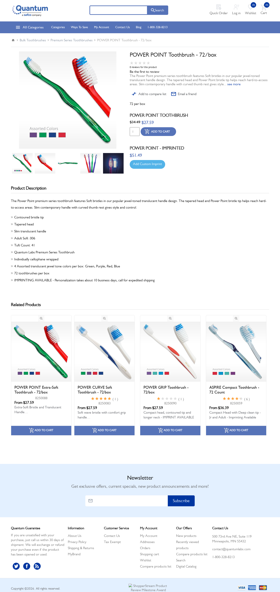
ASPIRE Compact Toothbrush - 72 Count (234, 390)
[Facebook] (26, 566)
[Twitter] (16, 566)
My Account (148, 536)
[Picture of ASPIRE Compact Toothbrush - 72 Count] (236, 352)
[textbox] (118, 10)
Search (159, 10)
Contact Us (112, 536)
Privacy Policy (77, 542)
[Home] (13, 40)
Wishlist (145, 560)
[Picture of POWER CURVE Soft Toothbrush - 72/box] (104, 352)
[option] (22, 163)
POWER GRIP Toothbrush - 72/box (166, 390)
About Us (74, 536)
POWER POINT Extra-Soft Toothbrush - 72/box (36, 390)
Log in (236, 13)
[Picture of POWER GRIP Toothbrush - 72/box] (170, 352)
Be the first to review (144, 72)
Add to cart (160, 131)
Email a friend (187, 94)
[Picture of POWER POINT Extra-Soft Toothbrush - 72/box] (41, 352)
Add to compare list (152, 94)
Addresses (147, 542)
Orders (145, 548)
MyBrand (74, 554)
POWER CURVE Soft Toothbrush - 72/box (95, 390)
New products (186, 536)
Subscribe (181, 500)
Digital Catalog (186, 566)
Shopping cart (149, 554)
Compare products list (155, 566)
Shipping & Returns (81, 548)
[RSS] (37, 566)
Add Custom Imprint (147, 164)
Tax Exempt (112, 542)
